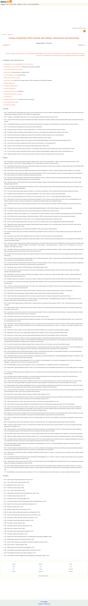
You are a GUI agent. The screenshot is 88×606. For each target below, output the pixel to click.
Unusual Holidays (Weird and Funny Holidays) (74, 55)
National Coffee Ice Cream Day (10, 91)
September (10, 34)
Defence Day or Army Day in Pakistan (12, 77)
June (71, 566)
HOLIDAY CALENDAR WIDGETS (33, 4)
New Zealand (73, 53)
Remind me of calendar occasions (79, 28)
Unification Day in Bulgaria (10, 104)
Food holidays (57, 53)
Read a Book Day (8, 96)
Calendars (7, 53)
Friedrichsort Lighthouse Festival (11, 85)
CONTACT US (24, 4)
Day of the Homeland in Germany (11, 75)
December (71, 571)
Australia (18, 53)
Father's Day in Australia (9, 80)
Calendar (4, 34)
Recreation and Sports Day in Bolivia (11, 99)
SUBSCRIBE (19, 4)
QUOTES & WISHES (12, 4)
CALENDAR (2, 4)
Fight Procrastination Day (9, 83)
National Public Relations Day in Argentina (13, 94)
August (40, 569)
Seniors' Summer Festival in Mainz (11, 102)
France (62, 53)
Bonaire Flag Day (7, 72)
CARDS (7, 4)
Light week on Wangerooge (10, 88)
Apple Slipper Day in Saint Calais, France (12, 66)
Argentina (12, 53)
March (71, 564)
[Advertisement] (38, 16)
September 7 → (82, 45)
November (40, 571)
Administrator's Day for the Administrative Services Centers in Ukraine (18, 64)
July (13, 569)
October (13, 571)
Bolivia (22, 53)
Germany (67, 53)
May (40, 566)
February (40, 564)
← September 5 (6, 45)
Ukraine (60, 55)
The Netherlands (47, 55)
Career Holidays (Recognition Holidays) (34, 53)
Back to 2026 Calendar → (44, 575)
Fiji (52, 53)
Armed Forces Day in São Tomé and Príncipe (13, 69)
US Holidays (55, 55)
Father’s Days (47, 53)
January (13, 564)
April (14, 566)
